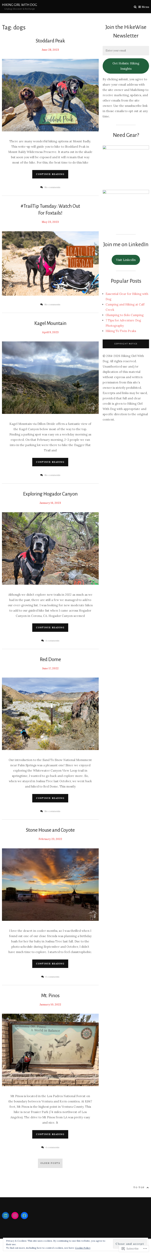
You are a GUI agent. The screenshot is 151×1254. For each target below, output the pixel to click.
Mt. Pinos (50, 995)
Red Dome (50, 659)
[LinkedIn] (5, 1215)
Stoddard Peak (50, 40)
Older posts (50, 1163)
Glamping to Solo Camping (125, 315)
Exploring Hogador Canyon (50, 494)
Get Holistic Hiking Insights (125, 65)
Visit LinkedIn (126, 260)
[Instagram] (14, 1215)
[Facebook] (24, 1215)
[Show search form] (135, 6)
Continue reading (50, 174)
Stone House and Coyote (50, 830)
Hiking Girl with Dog (19, 5)
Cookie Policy (82, 1247)
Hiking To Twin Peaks (121, 331)
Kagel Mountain (50, 323)
